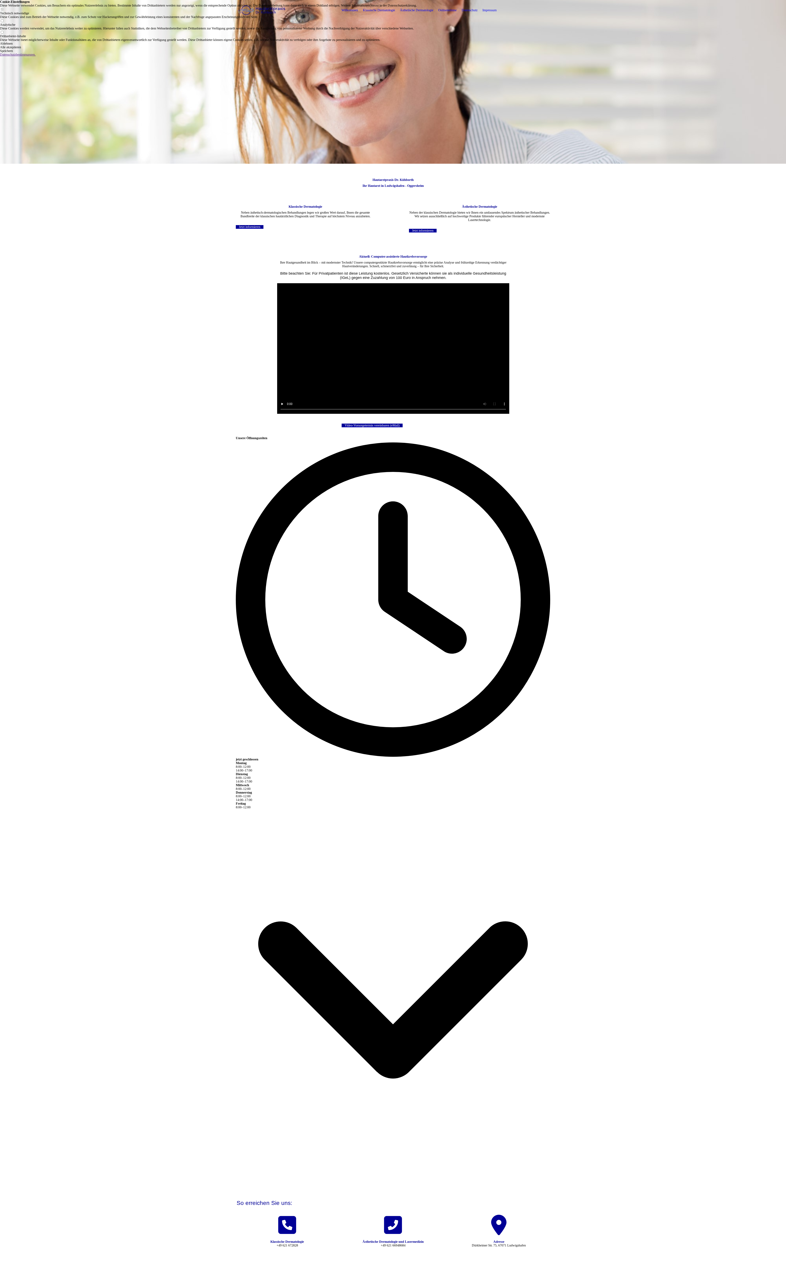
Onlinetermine (447, 10)
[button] (208, 43)
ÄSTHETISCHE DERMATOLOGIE (409, 1280)
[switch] (2, 21)
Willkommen (349, 10)
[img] (261, 10)
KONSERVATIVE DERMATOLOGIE (331, 1280)
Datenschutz (470, 10)
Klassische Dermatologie (379, 10)
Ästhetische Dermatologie (416, 10)
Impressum (489, 10)
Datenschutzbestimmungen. (18, 54)
